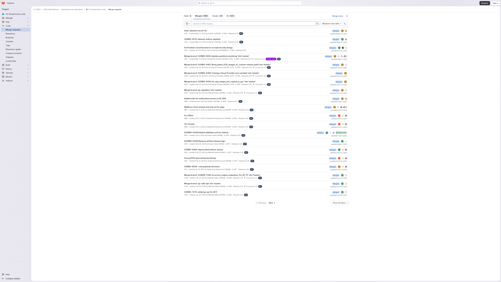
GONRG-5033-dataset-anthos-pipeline (202, 39)
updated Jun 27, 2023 (338, 178)
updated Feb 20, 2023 (338, 93)
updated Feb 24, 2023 (338, 161)
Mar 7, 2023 (200, 59)
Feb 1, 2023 (200, 118)
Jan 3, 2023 (200, 135)
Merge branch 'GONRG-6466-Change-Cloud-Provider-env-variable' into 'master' (221, 73)
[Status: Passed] (342, 39)
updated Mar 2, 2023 (339, 144)
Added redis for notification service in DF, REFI (205, 98)
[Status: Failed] (339, 115)
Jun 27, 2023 (200, 178)
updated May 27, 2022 (338, 34)
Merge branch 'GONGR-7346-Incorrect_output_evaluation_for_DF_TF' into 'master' (222, 175)
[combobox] (332, 24)
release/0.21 (251, 178)
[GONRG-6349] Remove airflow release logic (204, 141)
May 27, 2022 (200, 33)
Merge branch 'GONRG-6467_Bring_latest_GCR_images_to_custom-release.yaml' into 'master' (227, 64)
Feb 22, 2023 (200, 152)
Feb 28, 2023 (201, 144)
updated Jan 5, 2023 (339, 136)
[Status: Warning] (342, 30)
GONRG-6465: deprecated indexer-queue (203, 149)
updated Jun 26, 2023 (338, 187)
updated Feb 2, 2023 (339, 119)
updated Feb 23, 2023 (338, 68)
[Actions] (347, 16)
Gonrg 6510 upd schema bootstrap (200, 158)
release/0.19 (259, 59)
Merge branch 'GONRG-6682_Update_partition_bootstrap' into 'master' (216, 56)
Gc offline (188, 115)
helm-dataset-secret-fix (195, 31)
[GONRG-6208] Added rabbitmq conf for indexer (206, 132)
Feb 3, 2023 (200, 110)
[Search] (317, 24)
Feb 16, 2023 (200, 169)
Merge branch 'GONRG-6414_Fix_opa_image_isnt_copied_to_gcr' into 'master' (220, 81)
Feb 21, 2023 (200, 161)
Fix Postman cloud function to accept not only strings (208, 47)
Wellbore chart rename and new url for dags (204, 107)
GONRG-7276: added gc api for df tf (200, 192)
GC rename (189, 124)
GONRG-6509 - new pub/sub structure (202, 166)
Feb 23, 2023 (201, 67)
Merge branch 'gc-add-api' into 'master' (202, 183)
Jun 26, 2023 (201, 186)
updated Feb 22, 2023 (338, 153)
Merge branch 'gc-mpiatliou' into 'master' (203, 90)
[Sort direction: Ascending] (345, 24)
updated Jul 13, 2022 (339, 51)
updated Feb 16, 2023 (338, 170)
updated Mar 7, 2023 (339, 59)
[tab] (187, 16)
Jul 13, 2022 (199, 50)
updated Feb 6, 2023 (339, 102)
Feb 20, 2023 (200, 93)
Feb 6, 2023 (200, 101)
